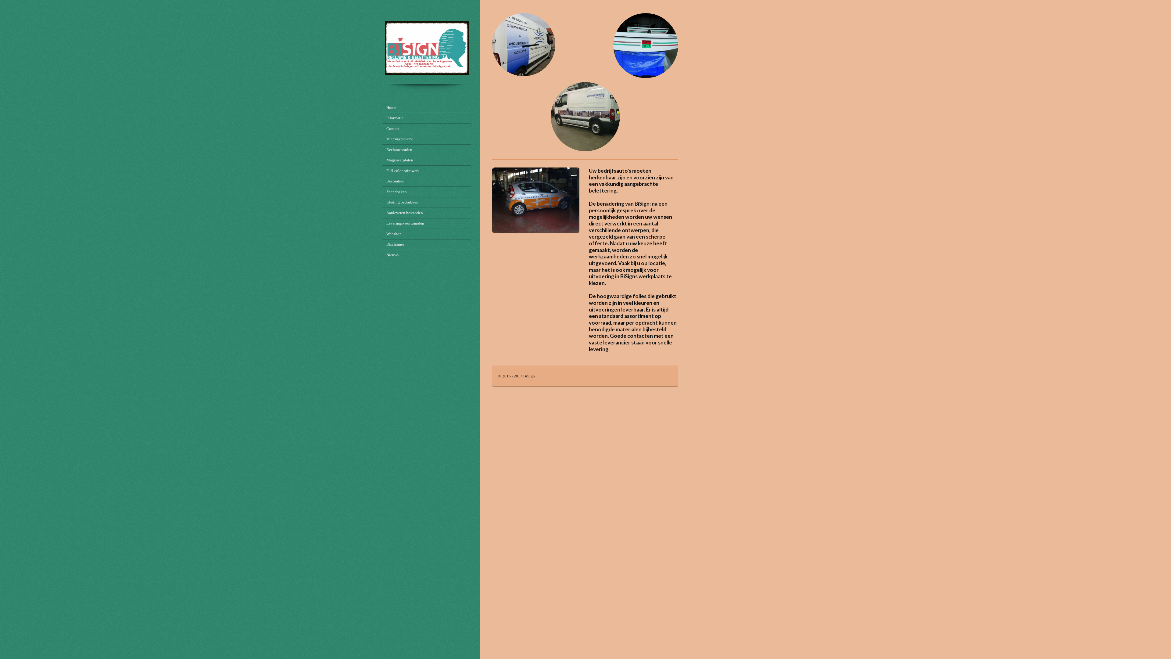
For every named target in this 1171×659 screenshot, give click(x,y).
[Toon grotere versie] (535, 200)
